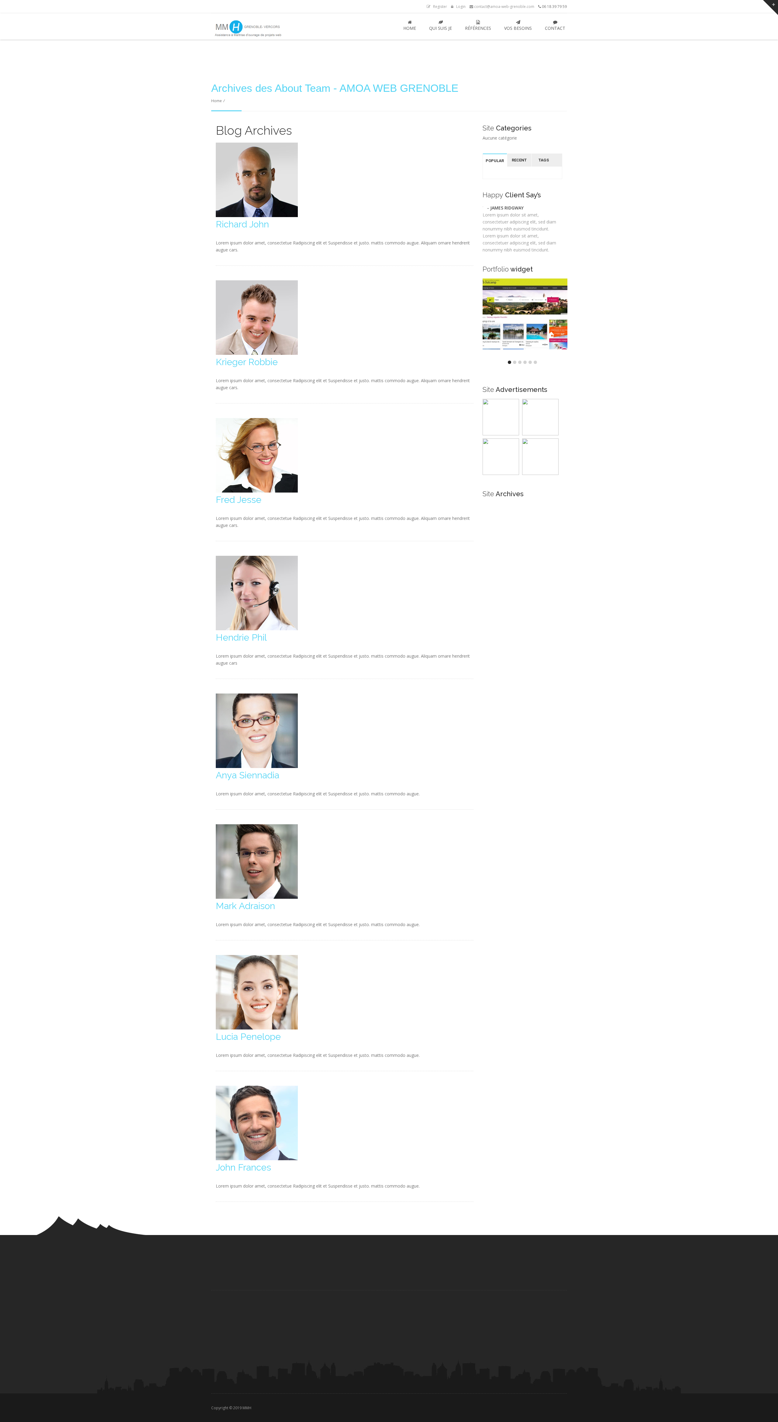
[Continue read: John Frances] (257, 1158)
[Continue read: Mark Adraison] (257, 897)
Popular (495, 160)
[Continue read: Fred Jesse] (257, 491)
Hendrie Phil (241, 637)
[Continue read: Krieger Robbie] (257, 353)
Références (478, 28)
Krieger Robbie (247, 362)
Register (438, 6)
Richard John (242, 224)
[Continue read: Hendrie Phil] (257, 628)
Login (459, 6)
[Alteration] (525, 348)
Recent (519, 160)
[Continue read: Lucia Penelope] (257, 1028)
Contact (555, 28)
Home (409, 28)
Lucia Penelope (248, 1036)
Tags (544, 160)
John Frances (243, 1167)
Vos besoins (518, 28)
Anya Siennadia (247, 775)
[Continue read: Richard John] (257, 215)
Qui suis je (440, 28)
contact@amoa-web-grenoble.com (503, 6)
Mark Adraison (245, 906)
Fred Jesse (238, 499)
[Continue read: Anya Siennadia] (257, 766)
